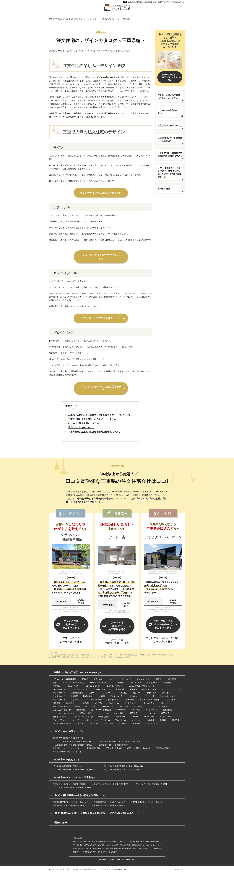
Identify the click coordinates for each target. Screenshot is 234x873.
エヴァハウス (76, 700)
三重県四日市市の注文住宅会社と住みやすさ (70, 802)
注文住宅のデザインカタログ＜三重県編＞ (170, 139)
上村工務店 (70, 703)
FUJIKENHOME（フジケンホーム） (142, 686)
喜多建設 (163, 720)
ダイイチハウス (114, 700)
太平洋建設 (167, 683)
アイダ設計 (135, 723)
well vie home (148, 717)
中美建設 (74, 696)
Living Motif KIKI (107, 706)
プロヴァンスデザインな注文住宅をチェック (100, 388)
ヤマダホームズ (143, 679)
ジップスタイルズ (131, 703)
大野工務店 (164, 713)
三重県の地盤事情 (163, 748)
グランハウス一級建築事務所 (64, 679)
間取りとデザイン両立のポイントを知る (169, 77)
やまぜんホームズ (149, 689)
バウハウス (135, 710)
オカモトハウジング (114, 686)
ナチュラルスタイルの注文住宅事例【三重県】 (110, 784)
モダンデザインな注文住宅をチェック (100, 192)
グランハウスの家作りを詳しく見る (71, 640)
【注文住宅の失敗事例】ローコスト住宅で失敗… (122, 770)
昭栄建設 (133, 689)
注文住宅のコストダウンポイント (66, 748)
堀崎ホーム (130, 700)
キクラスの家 (90, 706)
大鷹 (87, 720)
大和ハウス (151, 693)
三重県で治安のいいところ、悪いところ (69, 752)
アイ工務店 (109, 723)
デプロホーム (135, 696)
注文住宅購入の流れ (93, 748)
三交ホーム (93, 693)
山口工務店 (171, 679)
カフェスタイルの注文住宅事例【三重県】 (151, 784)
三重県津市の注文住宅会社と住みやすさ (109, 802)
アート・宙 (150, 696)
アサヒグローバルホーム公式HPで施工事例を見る (163, 624)
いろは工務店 (94, 723)
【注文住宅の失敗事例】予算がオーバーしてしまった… (75, 766)
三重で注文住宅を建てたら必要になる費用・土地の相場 (128, 748)
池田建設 (84, 679)
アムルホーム (120, 720)
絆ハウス (164, 703)
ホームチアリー (150, 703)
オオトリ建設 (103, 717)
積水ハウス (137, 693)
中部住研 (158, 679)
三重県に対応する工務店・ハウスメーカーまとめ (92, 419)
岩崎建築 (121, 683)
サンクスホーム (59, 696)
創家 (55, 683)
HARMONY (87, 696)
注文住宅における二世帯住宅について (114, 745)
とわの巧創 (84, 703)
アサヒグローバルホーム (171, 689)
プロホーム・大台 (117, 696)
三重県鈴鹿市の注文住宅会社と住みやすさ (147, 802)
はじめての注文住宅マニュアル (83, 423)
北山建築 (101, 696)
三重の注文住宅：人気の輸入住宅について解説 (73, 745)
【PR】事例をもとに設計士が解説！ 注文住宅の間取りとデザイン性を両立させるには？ (170, 172)
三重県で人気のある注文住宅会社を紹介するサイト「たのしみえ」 (156, 2)
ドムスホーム (113, 703)
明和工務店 (80, 710)
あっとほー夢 (152, 683)
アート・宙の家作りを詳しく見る (117, 641)
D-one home (121, 710)
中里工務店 (132, 713)
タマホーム (135, 720)
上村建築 (79, 723)
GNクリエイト (135, 683)
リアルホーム (108, 693)
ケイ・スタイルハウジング (63, 713)
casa (110, 679)
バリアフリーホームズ (158, 706)
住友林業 (122, 723)
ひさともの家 (172, 700)
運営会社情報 (164, 189)
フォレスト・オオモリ (168, 696)
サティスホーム (59, 693)
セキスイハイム (151, 723)
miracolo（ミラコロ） (101, 689)
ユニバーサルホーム (102, 720)
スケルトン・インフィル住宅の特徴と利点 (75, 741)
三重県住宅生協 (77, 693)
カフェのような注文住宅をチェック (100, 318)
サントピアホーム (60, 720)
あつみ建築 (149, 720)
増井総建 (56, 703)
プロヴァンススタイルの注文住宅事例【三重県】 (72, 787)
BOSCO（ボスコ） (93, 686)
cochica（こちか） (73, 686)
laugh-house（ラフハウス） (101, 683)
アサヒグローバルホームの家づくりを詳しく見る (163, 640)
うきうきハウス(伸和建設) (100, 710)
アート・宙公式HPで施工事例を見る (117, 626)
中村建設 (56, 686)
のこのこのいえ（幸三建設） (73, 683)
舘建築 (77, 706)
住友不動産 (167, 710)
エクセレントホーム (95, 700)
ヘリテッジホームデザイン (150, 700)
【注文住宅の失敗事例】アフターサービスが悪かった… (75, 770)
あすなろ (76, 720)
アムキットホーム (166, 717)
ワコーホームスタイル (62, 723)
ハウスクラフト (59, 700)
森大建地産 (120, 689)
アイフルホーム (149, 713)
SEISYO (175, 720)
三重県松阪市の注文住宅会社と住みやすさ (70, 805)
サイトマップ (180, 869)
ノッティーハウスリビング (82, 717)
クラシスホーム (151, 710)
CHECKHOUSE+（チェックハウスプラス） (70, 689)
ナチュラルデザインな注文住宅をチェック (100, 257)
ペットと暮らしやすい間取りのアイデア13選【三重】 (121, 741)
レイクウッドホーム (61, 706)
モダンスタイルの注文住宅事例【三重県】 (70, 784)
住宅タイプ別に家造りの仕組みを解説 (68, 738)
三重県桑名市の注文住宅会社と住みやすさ (108, 805)
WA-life (135, 717)
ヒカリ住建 (118, 713)
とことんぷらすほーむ (62, 710)
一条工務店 (123, 693)
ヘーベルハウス (120, 717)
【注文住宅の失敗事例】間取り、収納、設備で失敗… (124, 766)
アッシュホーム (102, 713)
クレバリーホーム (124, 679)
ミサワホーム (166, 693)
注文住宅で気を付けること (81, 427)
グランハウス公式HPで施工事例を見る (70, 624)
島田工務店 (124, 706)
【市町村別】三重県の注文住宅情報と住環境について (94, 432)
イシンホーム (139, 706)
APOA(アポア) (85, 713)
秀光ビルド (98, 679)
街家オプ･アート (59, 717)
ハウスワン (98, 703)
